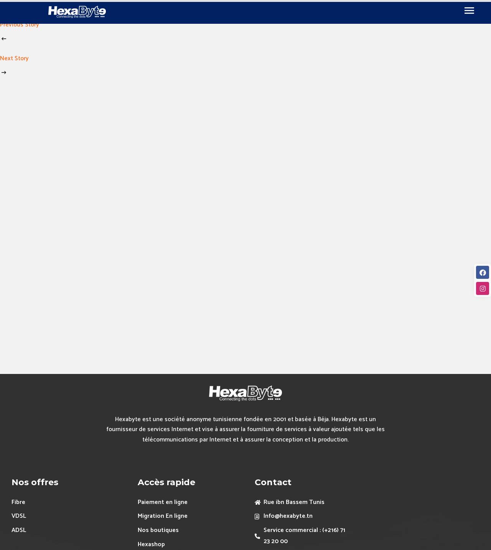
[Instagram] (482, 288)
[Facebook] (482, 272)
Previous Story (19, 25)
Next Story (14, 58)
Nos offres (35, 482)
